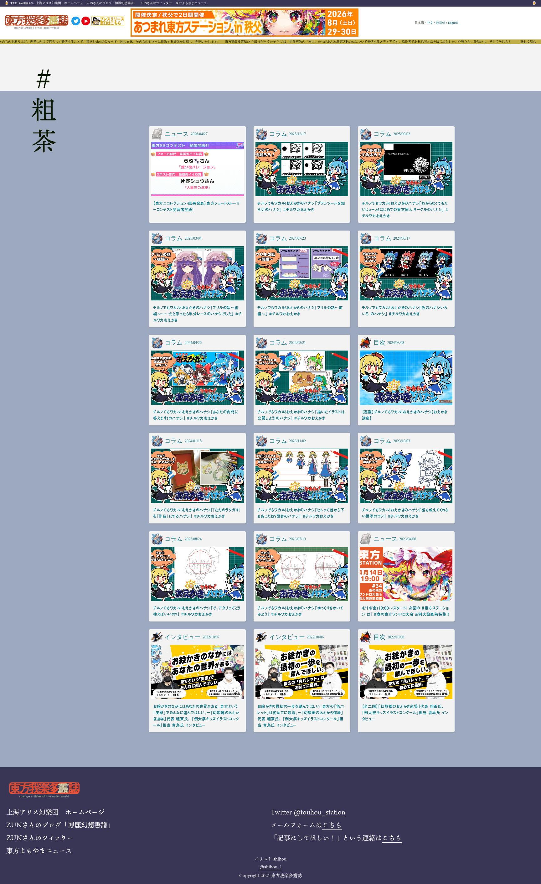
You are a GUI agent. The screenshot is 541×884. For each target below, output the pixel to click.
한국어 (440, 22)
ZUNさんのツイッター (156, 3)
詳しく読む (528, 41)
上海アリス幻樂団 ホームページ (59, 3)
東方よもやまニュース (191, 3)
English (453, 22)
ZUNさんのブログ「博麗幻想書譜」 (112, 3)
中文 (430, 22)
